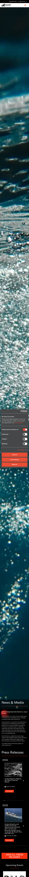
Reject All (14, 464)
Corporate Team (13, 1)
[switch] (25, 434)
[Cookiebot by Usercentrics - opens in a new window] (20, 411)
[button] (25, 5)
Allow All (14, 454)
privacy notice (19, 422)
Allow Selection (14, 459)
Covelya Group (21, 1)
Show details (20, 450)
